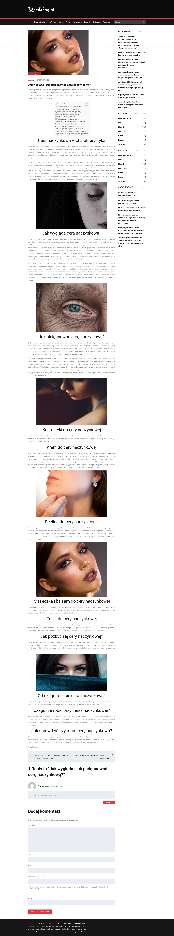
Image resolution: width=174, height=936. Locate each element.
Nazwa (31, 854)
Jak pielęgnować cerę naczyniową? (68, 112)
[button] (85, 104)
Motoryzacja (77, 22)
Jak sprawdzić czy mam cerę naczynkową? (72, 134)
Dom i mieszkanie (40, 22)
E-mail (31, 865)
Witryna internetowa (36, 876)
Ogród (61, 22)
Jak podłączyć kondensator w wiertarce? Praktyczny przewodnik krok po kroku (130, 105)
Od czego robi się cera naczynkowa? (70, 129)
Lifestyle (53, 22)
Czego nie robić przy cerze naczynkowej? (71, 131)
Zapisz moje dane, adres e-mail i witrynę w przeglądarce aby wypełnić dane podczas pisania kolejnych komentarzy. (69, 887)
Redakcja (106, 22)
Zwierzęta (97, 22)
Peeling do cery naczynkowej (66, 119)
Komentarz (32, 825)
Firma (68, 22)
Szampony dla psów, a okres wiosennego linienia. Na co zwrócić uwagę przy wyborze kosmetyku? (131, 75)
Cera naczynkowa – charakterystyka (69, 107)
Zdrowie (87, 22)
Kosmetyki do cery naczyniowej (67, 114)
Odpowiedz (109, 802)
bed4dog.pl (46, 923)
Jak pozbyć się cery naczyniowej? (68, 126)
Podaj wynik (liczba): (36, 893)
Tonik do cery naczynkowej (66, 124)
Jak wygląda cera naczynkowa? (67, 109)
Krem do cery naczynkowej (66, 117)
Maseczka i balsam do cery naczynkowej (70, 121)
